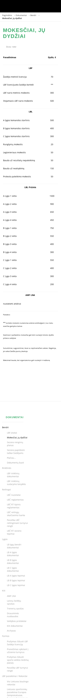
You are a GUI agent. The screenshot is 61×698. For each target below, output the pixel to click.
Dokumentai (21, 15)
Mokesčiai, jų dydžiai (24, 33)
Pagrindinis (7, 15)
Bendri (33, 15)
